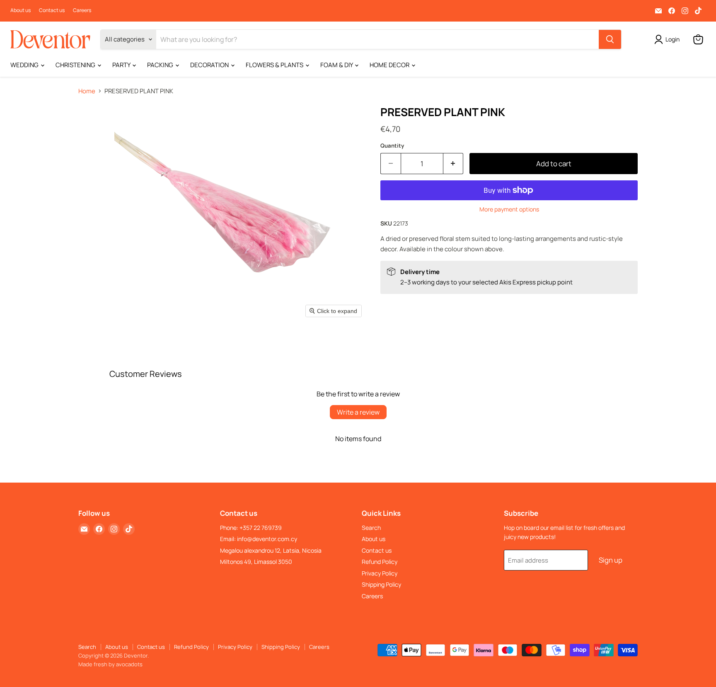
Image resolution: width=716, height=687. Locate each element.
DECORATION (210, 65)
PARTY (121, 65)
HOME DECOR (390, 65)
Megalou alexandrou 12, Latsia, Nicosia (271, 550)
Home (86, 91)
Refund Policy (379, 562)
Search (371, 528)
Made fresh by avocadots (110, 664)
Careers (82, 10)
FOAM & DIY (337, 65)
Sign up (610, 560)
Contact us (52, 10)
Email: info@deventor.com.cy (258, 539)
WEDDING (25, 65)
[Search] (610, 39)
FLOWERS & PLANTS (275, 65)
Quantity (392, 146)
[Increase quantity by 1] (453, 163)
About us (20, 10)
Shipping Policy (381, 584)
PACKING (160, 65)
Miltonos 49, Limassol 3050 (256, 562)
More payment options (509, 209)
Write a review (358, 412)
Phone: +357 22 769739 (251, 528)
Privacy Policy (379, 573)
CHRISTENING (76, 65)
